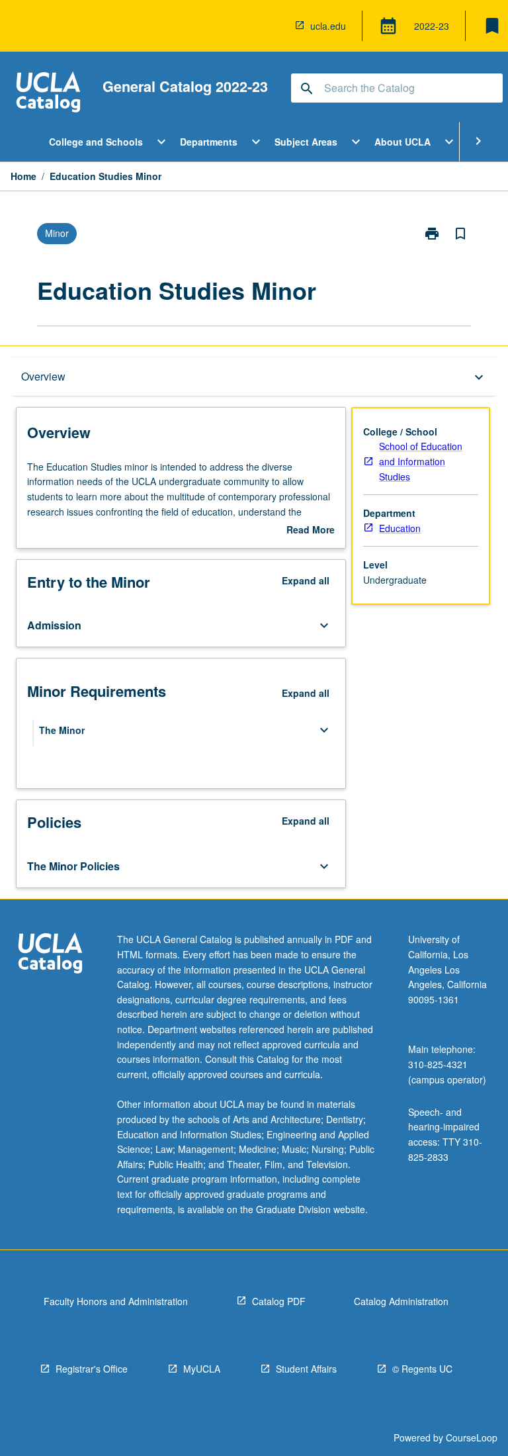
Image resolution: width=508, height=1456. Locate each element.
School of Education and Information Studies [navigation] (420, 460)
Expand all (305, 580)
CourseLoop (471, 1437)
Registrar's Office (92, 1368)
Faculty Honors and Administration (116, 1301)
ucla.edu (328, 25)
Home (23, 176)
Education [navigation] (400, 528)
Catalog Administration (401, 1301)
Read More (310, 530)
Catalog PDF (279, 1301)
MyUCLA (201, 1368)
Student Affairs (306, 1368)
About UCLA (402, 141)
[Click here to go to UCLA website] (50, 955)
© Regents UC (422, 1368)
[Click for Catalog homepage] (48, 93)
